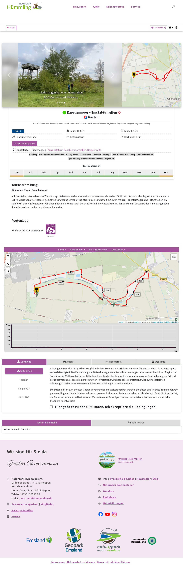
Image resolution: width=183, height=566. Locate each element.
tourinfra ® (137, 322)
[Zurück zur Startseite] (24, 6)
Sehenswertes (115, 6)
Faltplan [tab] (24, 379)
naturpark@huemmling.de (36, 498)
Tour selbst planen (25, 143)
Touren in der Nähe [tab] (47, 422)
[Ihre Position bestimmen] (8, 270)
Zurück (12, 27)
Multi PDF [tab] (24, 397)
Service (135, 6)
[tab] (24, 362)
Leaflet (121, 322)
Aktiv (96, 6)
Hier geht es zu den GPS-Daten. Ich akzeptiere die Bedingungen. (106, 407)
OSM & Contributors (171, 322)
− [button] (8, 260)
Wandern (108, 491)
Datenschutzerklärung (81, 561)
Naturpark (79, 6)
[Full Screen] (8, 264)
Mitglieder (47, 504)
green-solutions (157, 322)
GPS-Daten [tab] (26, 371)
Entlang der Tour (97, 249)
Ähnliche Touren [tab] (136, 422)
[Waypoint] (66, 273)
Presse (15, 516)
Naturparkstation (22, 510)
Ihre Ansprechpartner (25, 504)
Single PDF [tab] (24, 388)
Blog (155, 478)
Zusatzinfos (117, 249)
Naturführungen (113, 503)
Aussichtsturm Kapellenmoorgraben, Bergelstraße (74, 150)
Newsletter (143, 478)
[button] (9, 75)
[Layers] (174, 257)
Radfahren (109, 497)
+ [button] (8, 255)
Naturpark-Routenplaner (118, 484)
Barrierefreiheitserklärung (114, 561)
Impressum (58, 561)
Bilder (61, 249)
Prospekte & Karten (122, 478)
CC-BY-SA (49, 97)
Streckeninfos (76, 249)
